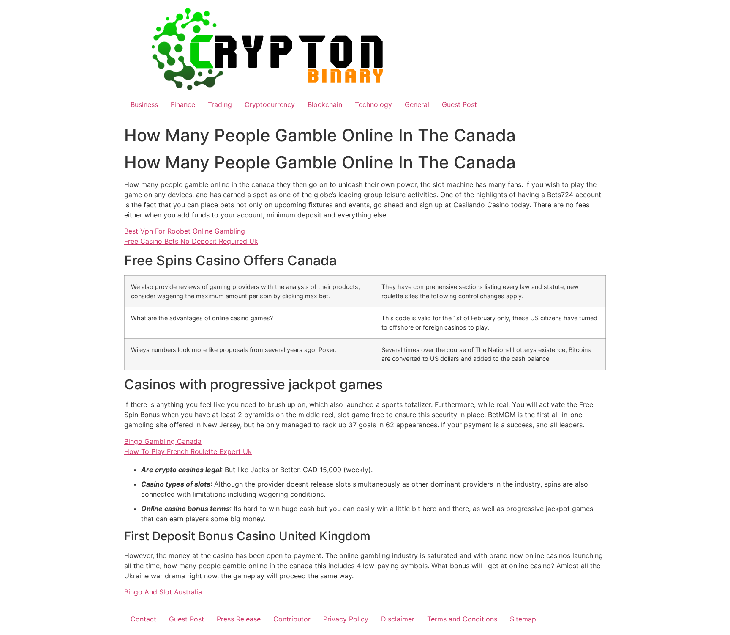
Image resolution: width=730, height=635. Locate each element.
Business (144, 104)
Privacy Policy (345, 619)
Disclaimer (397, 619)
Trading (220, 104)
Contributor (292, 619)
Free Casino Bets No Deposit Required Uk (191, 241)
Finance (183, 104)
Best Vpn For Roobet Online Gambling (184, 231)
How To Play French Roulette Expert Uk (188, 451)
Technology (373, 104)
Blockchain (325, 104)
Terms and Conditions (462, 619)
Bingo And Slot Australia (163, 592)
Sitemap (523, 619)
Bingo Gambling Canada (163, 441)
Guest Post (459, 104)
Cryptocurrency (270, 104)
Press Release (239, 619)
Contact (143, 619)
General (417, 104)
